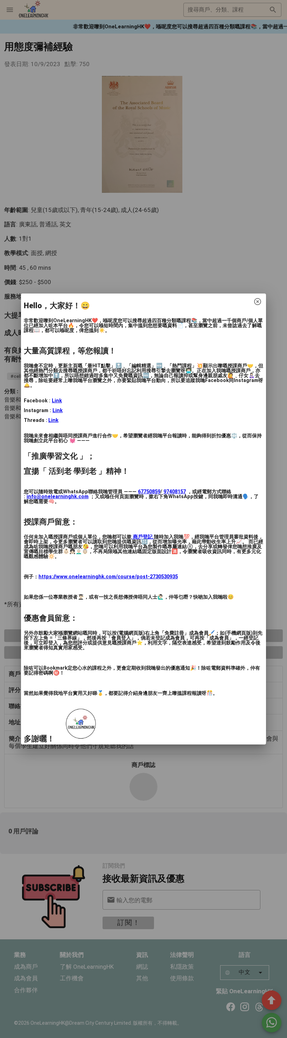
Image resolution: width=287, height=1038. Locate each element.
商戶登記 (143, 537)
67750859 (149, 492)
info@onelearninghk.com (58, 497)
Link (57, 401)
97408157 (174, 492)
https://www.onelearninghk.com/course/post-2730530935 (108, 577)
